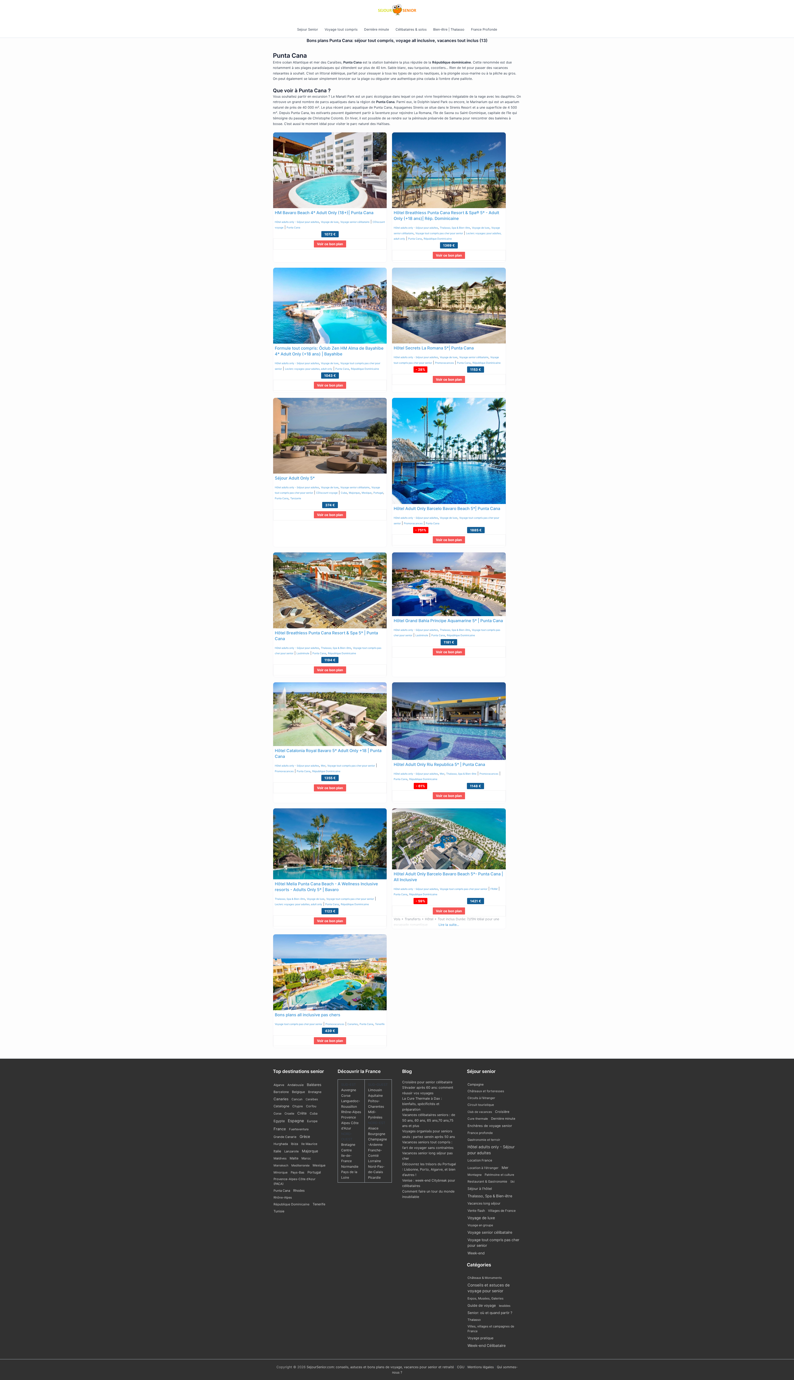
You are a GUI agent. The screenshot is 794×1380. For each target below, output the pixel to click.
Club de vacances (480, 1112)
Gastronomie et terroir (484, 1140)
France (280, 1129)
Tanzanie (295, 498)
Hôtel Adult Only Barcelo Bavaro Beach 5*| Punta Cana (447, 508)
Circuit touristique (481, 1105)
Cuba (344, 492)
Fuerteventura (299, 1129)
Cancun (297, 1099)
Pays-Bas (297, 1172)
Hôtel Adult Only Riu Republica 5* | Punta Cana (439, 764)
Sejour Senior (307, 29)
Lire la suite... (449, 925)
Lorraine (374, 1161)
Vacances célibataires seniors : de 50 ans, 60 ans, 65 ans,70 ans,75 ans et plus (428, 1120)
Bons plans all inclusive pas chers (307, 1014)
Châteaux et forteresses (486, 1091)
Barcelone (281, 1092)
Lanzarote (291, 1151)
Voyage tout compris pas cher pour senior (439, 233)
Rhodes (299, 1191)
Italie (277, 1151)
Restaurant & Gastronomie (487, 1181)
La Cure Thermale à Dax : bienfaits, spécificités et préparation (422, 1103)
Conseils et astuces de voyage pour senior (489, 1288)
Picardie (374, 1177)
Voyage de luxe (329, 221)
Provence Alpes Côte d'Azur (350, 1122)
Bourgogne (376, 1134)
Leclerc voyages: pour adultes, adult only (308, 368)
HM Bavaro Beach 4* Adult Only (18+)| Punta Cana (324, 212)
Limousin (375, 1090)
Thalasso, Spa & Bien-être (455, 227)
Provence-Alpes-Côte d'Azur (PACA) (295, 1181)
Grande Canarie (285, 1137)
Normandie (349, 1166)
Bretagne (315, 1092)
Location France (480, 1160)
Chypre (297, 1106)
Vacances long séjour (484, 1203)
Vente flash (476, 1210)
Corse (277, 1113)
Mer (323, 765)
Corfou (311, 1106)
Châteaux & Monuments (485, 1278)
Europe (312, 1121)
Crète (302, 1113)
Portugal (378, 492)
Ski (512, 1181)
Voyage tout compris (341, 29)
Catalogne (281, 1106)
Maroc (306, 1158)
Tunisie (279, 1211)
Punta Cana (293, 227)
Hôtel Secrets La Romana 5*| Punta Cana (434, 348)
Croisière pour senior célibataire (427, 1082)
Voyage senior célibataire (354, 221)
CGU (461, 1367)
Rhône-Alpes (283, 1197)
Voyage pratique (480, 1338)
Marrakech (281, 1165)
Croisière (502, 1112)
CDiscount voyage (327, 492)
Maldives (280, 1158)
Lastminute (303, 653)
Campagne (476, 1084)
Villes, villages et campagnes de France (491, 1328)
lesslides (504, 1305)
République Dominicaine (438, 238)
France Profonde (484, 29)
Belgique (298, 1092)
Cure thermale (478, 1119)
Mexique (367, 492)
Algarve (279, 1085)
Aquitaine (375, 1095)
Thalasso (474, 1320)
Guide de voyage (482, 1305)
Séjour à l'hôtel (480, 1189)
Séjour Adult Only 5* (295, 478)
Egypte (279, 1121)
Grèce (305, 1136)
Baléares (314, 1084)
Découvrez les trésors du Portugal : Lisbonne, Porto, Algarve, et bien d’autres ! (429, 1169)
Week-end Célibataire (487, 1345)
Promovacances (444, 362)
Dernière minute (376, 29)
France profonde (480, 1133)
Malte (294, 1158)
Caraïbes (312, 1099)
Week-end (476, 1253)
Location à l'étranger (483, 1168)
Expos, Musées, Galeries (485, 1298)
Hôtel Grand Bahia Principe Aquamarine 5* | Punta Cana (448, 620)
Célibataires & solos (411, 29)
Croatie (289, 1113)
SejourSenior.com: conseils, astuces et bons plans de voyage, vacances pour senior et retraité (381, 1367)
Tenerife (380, 1024)
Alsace (373, 1128)
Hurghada (281, 1144)
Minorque (281, 1172)
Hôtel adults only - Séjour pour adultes (297, 221)
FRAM (493, 888)
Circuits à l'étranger (481, 1098)
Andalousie (295, 1085)
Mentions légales (481, 1367)
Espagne (296, 1120)
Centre (346, 1150)
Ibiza (294, 1144)
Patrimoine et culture (499, 1175)
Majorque (354, 492)
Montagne (475, 1174)
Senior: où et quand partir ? (490, 1313)
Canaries (352, 1024)
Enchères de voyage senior (490, 1126)
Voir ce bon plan (330, 244)
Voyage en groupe (480, 1225)
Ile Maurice (309, 1144)
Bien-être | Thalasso (448, 29)
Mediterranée (300, 1165)
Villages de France (502, 1211)
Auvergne (348, 1090)
